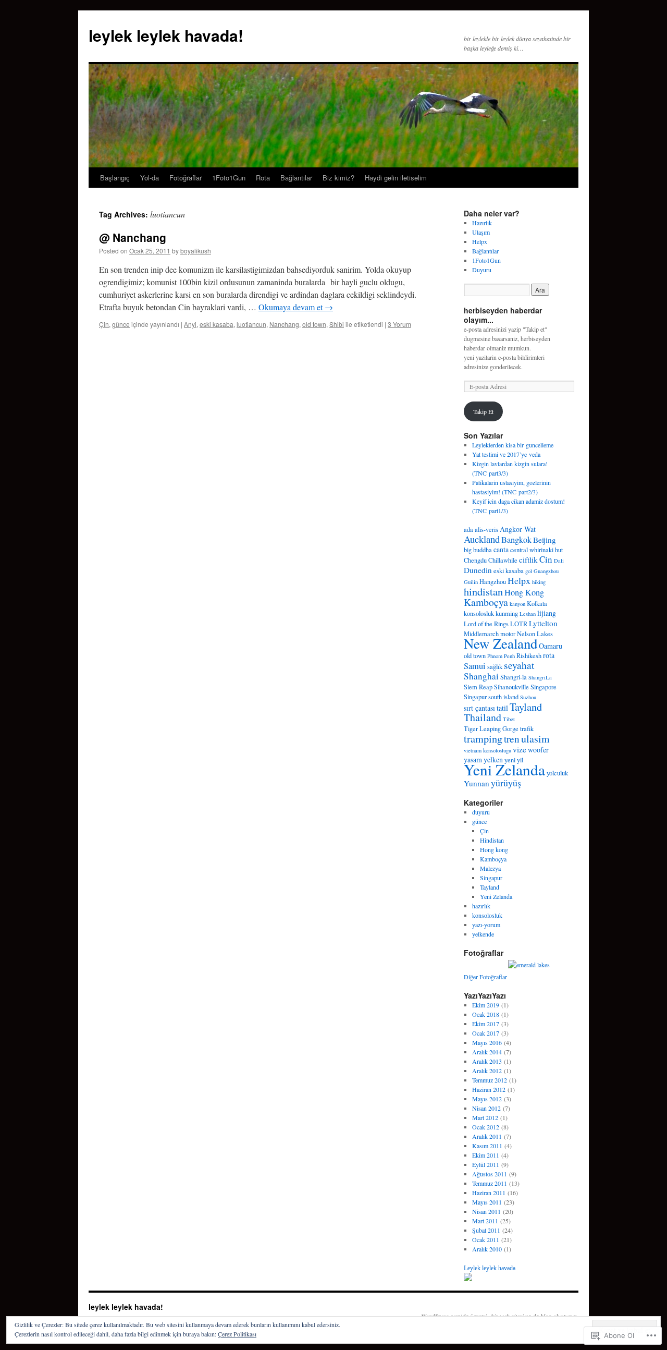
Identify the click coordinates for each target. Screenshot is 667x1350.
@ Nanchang (132, 237)
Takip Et (483, 411)
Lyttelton (543, 623)
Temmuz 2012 (489, 1080)
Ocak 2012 (485, 1127)
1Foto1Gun (228, 178)
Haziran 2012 (488, 1089)
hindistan (483, 591)
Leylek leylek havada (489, 1268)
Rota (263, 178)
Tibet (509, 719)
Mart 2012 (485, 1117)
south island (503, 696)
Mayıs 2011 (487, 1202)
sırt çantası (479, 708)
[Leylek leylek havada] (468, 1278)
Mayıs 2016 (487, 1042)
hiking (539, 582)
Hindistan (492, 840)
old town (314, 324)
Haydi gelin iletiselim (396, 178)
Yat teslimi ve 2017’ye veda (506, 454)
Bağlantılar (296, 178)
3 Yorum (399, 324)
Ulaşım (481, 232)
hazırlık (481, 906)
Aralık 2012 (487, 1070)
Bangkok (516, 539)
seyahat (519, 665)
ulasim (535, 739)
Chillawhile (502, 560)
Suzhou (528, 697)
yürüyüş (506, 782)
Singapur (475, 696)
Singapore (543, 687)
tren (512, 738)
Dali (559, 560)
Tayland (526, 706)
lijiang (546, 613)
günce (121, 324)
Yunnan (476, 783)
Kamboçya (486, 602)
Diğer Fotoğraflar (485, 976)
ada (468, 529)
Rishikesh (528, 655)
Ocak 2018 (485, 1014)
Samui (475, 666)
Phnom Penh (501, 656)
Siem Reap (478, 687)
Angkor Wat (518, 529)
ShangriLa (540, 677)
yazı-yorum (486, 924)
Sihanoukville (511, 687)
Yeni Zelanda (504, 769)
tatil (502, 708)
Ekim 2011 (485, 1155)
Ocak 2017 (485, 1033)
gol (528, 571)
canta (501, 549)
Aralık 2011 (487, 1136)
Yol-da (149, 178)
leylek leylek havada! (166, 35)
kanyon (517, 603)
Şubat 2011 (486, 1230)
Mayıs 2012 (487, 1098)
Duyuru (481, 269)
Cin (545, 559)
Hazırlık (482, 222)
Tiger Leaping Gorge (491, 728)
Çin (104, 324)
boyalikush (195, 250)
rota (548, 655)
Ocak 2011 (485, 1239)
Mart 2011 (485, 1221)
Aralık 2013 (487, 1061)
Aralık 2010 (487, 1249)
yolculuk (557, 773)
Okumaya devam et (295, 306)
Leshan (528, 613)
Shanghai (481, 676)
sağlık (494, 666)
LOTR (518, 623)
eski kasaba (216, 324)
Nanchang (284, 324)
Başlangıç (115, 178)
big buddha (478, 549)
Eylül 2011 (485, 1164)
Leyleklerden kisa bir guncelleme (512, 445)
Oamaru (550, 646)
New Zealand (500, 643)
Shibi (336, 324)
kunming (507, 613)
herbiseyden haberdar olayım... (503, 315)
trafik (527, 728)
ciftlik (528, 559)
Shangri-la (513, 677)
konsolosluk (479, 613)
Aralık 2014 (487, 1052)
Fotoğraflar (185, 178)
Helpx (479, 241)
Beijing (544, 539)
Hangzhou (492, 581)
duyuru (481, 812)
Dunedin (478, 570)
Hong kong (494, 849)
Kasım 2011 (487, 1145)
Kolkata (537, 603)
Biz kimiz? (338, 178)
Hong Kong (524, 592)
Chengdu (475, 560)
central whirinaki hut (536, 549)
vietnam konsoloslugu (487, 750)
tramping (483, 738)
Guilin (471, 582)
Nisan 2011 (486, 1211)
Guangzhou (546, 571)
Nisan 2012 (486, 1108)
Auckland (482, 538)
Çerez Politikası (237, 1334)
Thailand (482, 717)
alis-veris (486, 529)
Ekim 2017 (485, 1023)
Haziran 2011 (488, 1192)
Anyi (190, 324)
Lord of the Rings (486, 623)
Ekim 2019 (485, 1005)
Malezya (490, 868)
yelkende (483, 934)
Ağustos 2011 (489, 1174)
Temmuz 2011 (489, 1183)
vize (519, 749)
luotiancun (251, 324)
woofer (538, 750)
